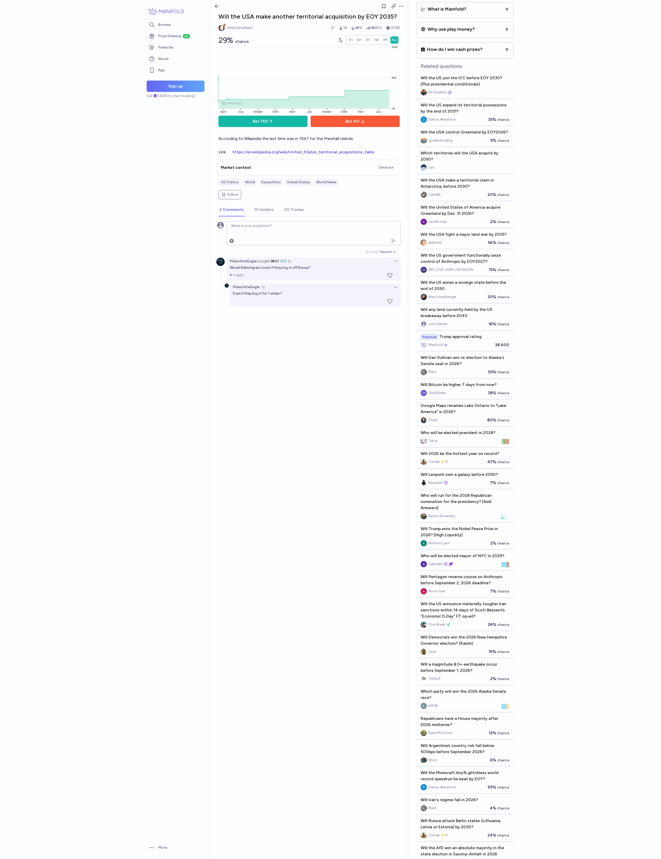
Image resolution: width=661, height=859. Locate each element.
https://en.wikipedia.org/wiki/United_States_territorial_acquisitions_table (303, 151)
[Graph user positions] (340, 40)
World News (326, 182)
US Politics (230, 182)
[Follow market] (384, 6)
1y (289, 261)
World (250, 182)
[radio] (351, 40)
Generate (385, 167)
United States (298, 182)
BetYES (260, 121)
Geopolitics (271, 182)
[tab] (231, 209)
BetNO (352, 121)
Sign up (175, 86)
